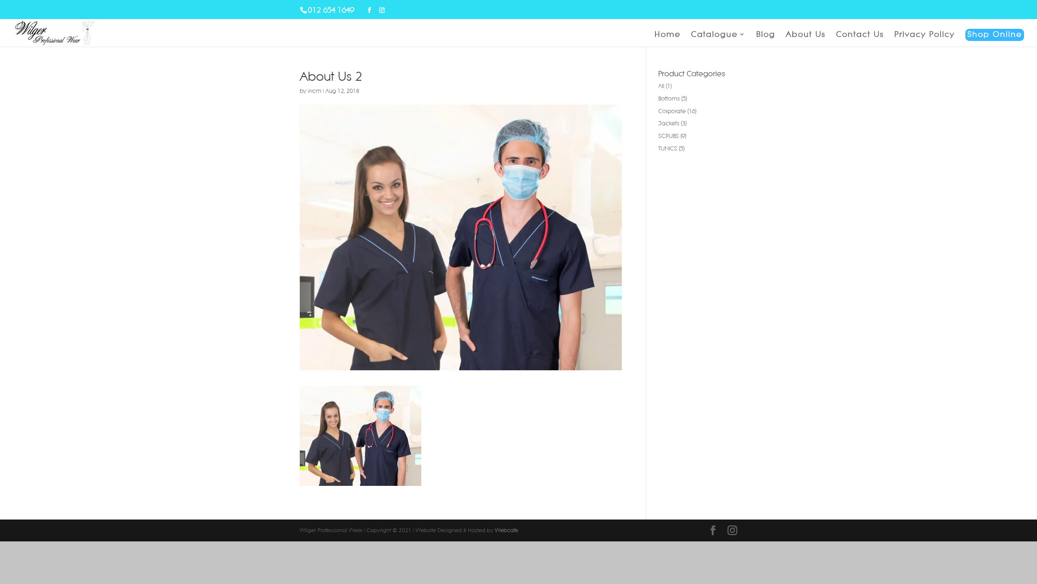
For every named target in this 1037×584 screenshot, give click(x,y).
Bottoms (669, 98)
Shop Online (994, 34)
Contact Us (860, 35)
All (661, 86)
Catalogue (714, 35)
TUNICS (667, 148)
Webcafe (506, 530)
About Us (806, 35)
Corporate (672, 111)
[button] (360, 436)
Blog (765, 35)
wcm (314, 91)
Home (668, 35)
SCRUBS (668, 136)
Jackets (668, 123)
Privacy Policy (924, 35)
